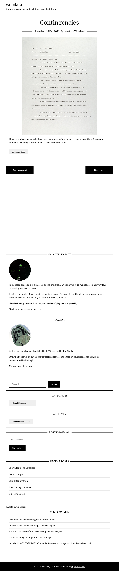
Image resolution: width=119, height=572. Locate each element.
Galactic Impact (17, 474)
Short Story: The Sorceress (22, 467)
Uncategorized (18, 152)
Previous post (20, 170)
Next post (99, 170)
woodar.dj (15, 4)
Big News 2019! (17, 493)
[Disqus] (59, 217)
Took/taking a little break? (22, 487)
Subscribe (17, 448)
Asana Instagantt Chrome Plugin (39, 519)
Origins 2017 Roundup (39, 537)
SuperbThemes (78, 566)
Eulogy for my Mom (18, 480)
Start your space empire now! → (25, 309)
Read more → (30, 366)
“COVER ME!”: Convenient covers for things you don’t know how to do (57, 543)
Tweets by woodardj (16, 506)
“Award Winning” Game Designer (38, 525)
